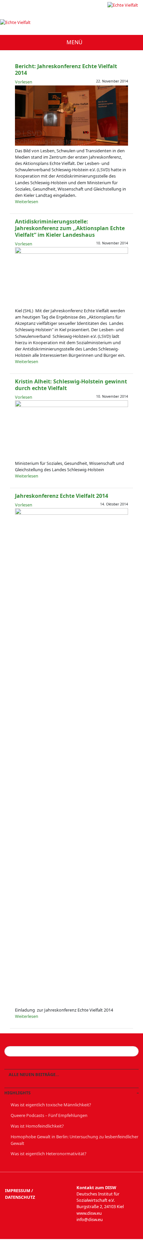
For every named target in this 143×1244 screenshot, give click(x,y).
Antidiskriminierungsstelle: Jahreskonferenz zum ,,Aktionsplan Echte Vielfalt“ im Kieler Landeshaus (70, 228)
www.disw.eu (89, 1213)
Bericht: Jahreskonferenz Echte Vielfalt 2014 (66, 69)
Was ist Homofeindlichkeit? (37, 1126)
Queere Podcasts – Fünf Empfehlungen (49, 1115)
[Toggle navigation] (71, 42)
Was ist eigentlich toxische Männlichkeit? (51, 1105)
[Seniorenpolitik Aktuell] (122, 5)
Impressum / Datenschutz (20, 1193)
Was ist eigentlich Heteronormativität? (48, 1154)
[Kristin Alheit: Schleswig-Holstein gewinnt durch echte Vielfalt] (71, 405)
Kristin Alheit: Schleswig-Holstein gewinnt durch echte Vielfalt (71, 385)
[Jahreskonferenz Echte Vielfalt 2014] (71, 513)
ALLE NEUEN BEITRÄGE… (33, 1074)
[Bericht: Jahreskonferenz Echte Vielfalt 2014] (71, 144)
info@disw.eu (89, 1219)
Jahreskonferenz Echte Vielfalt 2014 (61, 495)
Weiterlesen (26, 202)
